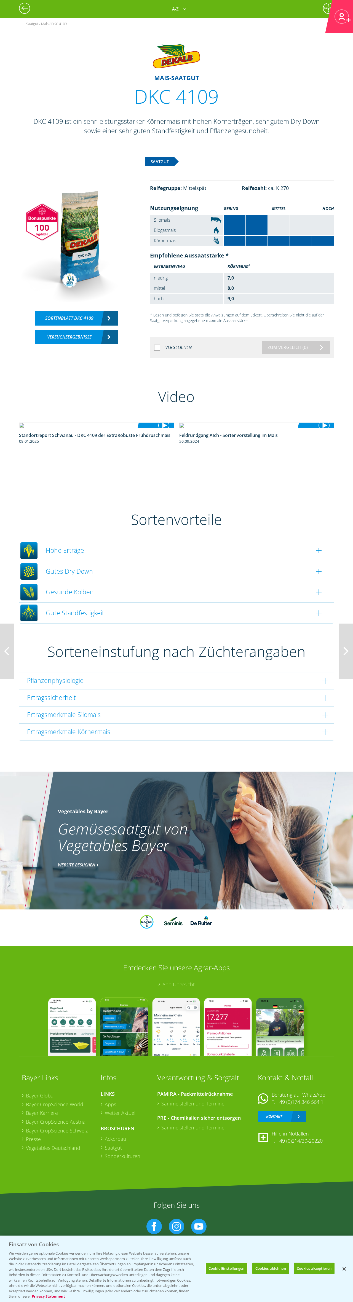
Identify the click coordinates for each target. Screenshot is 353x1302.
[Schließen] (344, 1269)
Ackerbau (115, 1138)
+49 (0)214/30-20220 (300, 1140)
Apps (110, 1104)
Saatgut (113, 1147)
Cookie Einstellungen (226, 1268)
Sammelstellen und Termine (192, 1103)
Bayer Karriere (42, 1113)
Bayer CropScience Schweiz (57, 1130)
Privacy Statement (48, 1296)
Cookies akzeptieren (314, 1268)
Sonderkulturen (122, 1156)
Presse (33, 1139)
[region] (176, 1269)
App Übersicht (178, 984)
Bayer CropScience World (54, 1104)
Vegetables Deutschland (53, 1148)
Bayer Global (40, 1095)
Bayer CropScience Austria (55, 1121)
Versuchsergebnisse (69, 337)
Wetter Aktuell (121, 1113)
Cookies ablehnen (270, 1268)
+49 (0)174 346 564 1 (300, 1102)
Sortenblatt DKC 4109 (69, 318)
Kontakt (274, 1116)
